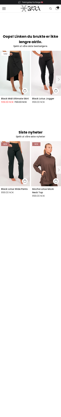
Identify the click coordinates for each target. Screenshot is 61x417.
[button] (4, 8)
